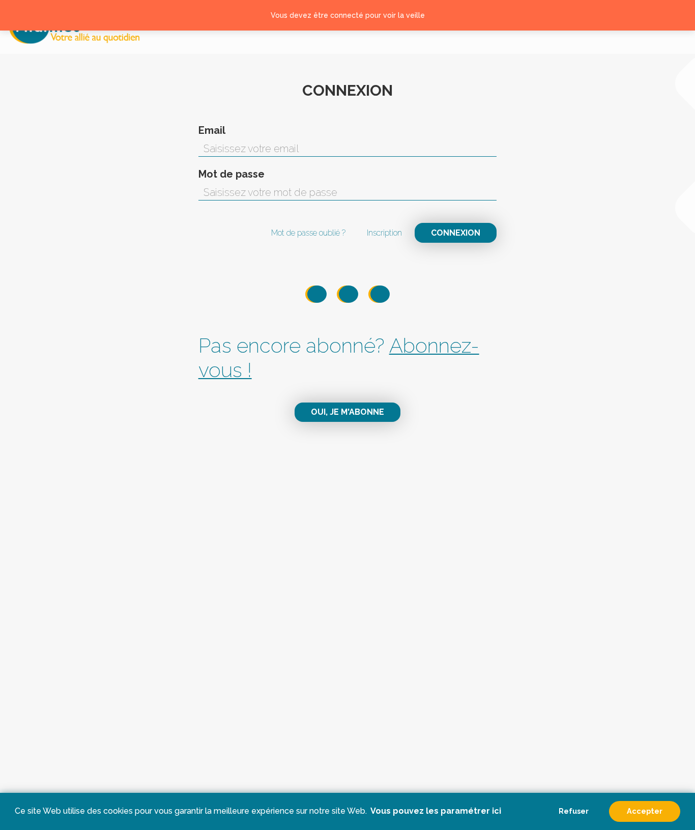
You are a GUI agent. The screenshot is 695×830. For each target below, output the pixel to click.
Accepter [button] (644, 811)
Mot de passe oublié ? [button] (308, 233)
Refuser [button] (574, 811)
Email (211, 130)
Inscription (384, 233)
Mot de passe (231, 174)
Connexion (455, 233)
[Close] (675, 15)
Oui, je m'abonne (347, 412)
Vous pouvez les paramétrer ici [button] (435, 811)
